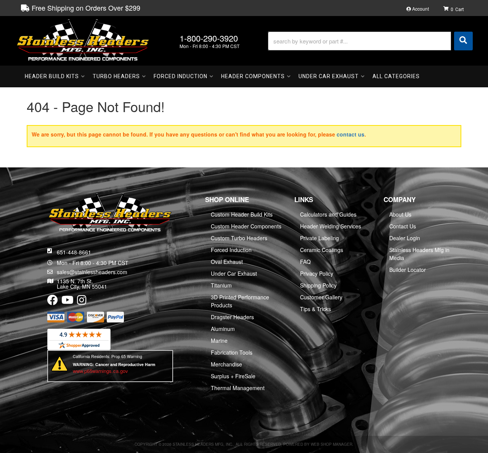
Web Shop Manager (331, 444)
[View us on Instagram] (82, 301)
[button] (370, 41)
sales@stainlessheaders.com (92, 272)
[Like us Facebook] (52, 301)
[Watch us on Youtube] (67, 301)
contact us (350, 134)
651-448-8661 (74, 252)
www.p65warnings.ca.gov (100, 370)
